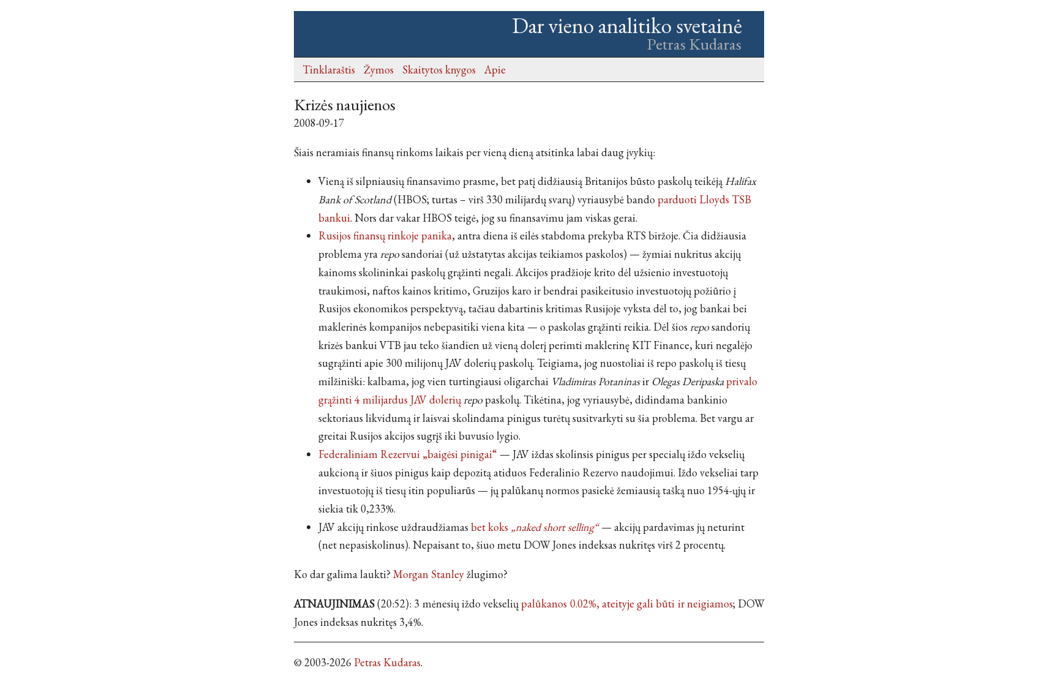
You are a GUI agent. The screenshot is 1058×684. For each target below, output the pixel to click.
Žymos (379, 69)
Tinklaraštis (328, 69)
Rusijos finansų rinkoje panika (385, 235)
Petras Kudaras (387, 662)
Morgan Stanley (428, 574)
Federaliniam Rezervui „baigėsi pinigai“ (407, 454)
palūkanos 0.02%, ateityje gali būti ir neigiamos (626, 603)
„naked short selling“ (555, 527)
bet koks (489, 527)
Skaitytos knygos (439, 69)
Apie (495, 69)
